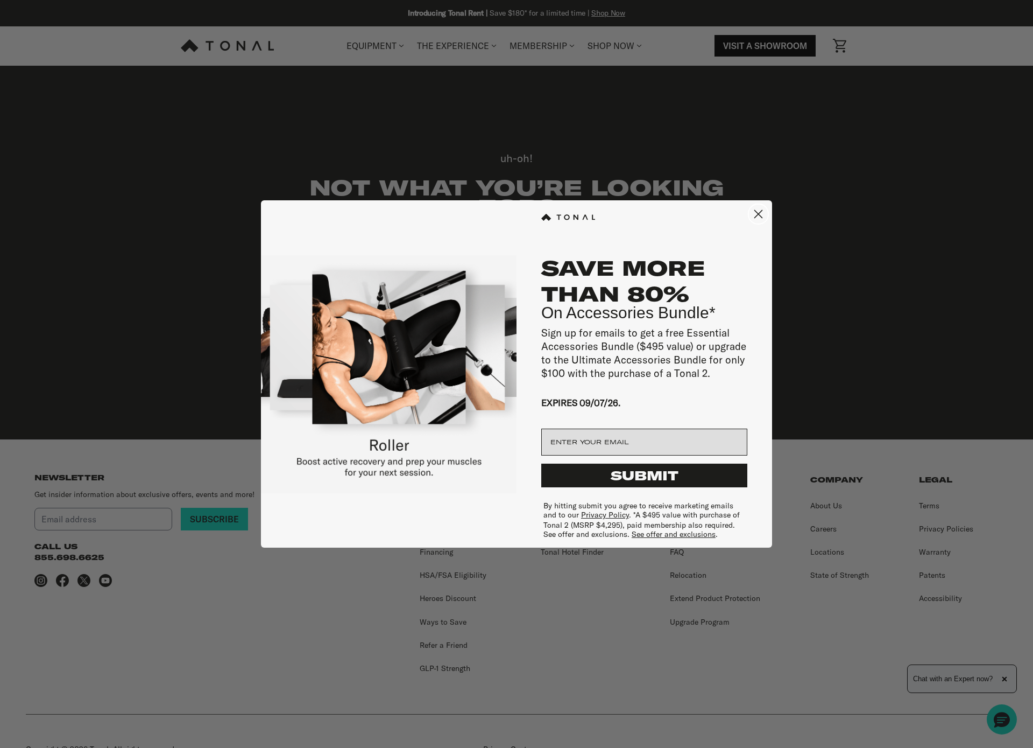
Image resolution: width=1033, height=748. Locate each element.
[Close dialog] (758, 214)
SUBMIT (644, 475)
